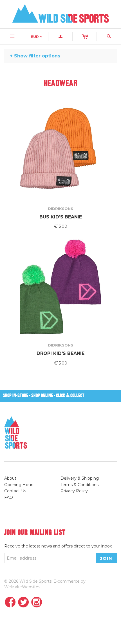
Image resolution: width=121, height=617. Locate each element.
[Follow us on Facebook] (10, 602)
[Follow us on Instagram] (37, 602)
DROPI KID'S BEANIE (60, 353)
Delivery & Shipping (79, 478)
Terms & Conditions (79, 484)
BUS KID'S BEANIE (60, 217)
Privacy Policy (74, 490)
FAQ (8, 497)
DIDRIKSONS (60, 208)
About (10, 478)
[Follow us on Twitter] (23, 602)
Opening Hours (19, 484)
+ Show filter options (35, 56)
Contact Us (15, 490)
